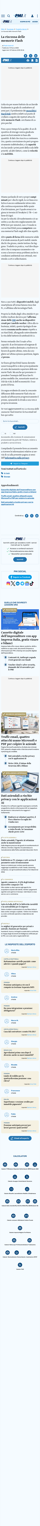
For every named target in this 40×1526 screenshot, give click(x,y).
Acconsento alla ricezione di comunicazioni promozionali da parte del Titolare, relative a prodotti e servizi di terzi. (19, 439)
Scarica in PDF (37, 60)
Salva (32, 60)
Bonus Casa (8, 1050)
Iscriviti (20, 559)
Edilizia (6, 1099)
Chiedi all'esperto (21, 1138)
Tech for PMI (11, 610)
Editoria (6, 857)
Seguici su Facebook (21, 577)
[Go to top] (35, 1518)
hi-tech (7, 473)
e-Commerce (8, 879)
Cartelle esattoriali (11, 959)
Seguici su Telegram (20, 463)
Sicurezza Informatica (15, 714)
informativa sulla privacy (17, 457)
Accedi (35, 22)
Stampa (28, 60)
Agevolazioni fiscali (11, 1029)
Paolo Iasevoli (8, 46)
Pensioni (7, 982)
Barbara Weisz (31, 967)
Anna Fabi (33, 990)
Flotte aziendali (9, 837)
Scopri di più (25, 22)
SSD (14, 320)
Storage (7, 477)
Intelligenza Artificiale (16, 773)
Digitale (6, 923)
